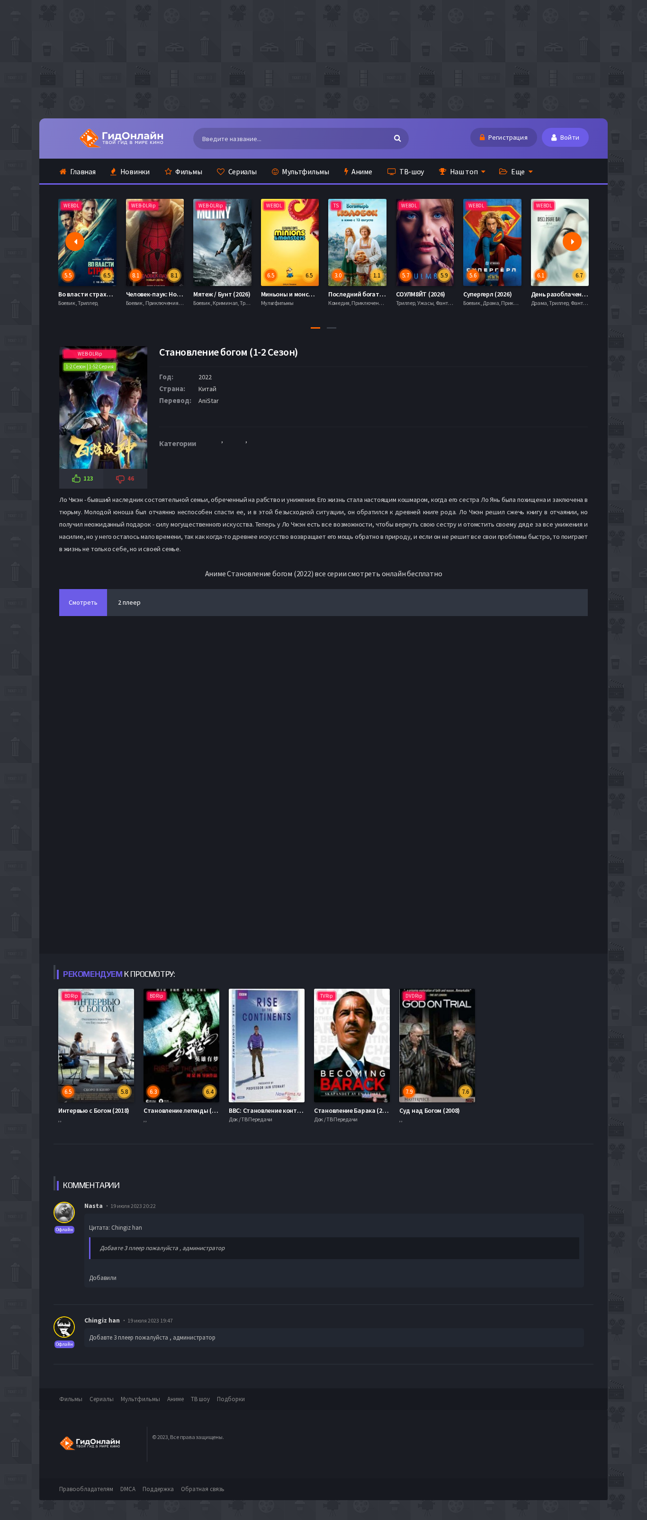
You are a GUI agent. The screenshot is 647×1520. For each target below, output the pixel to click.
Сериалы (242, 171)
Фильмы (188, 171)
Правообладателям (86, 1489)
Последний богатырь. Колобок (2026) (315, 294)
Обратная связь (203, 1489)
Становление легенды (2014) (185, 1110)
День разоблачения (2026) (502, 294)
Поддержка (158, 1489)
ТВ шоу (200, 1399)
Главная (82, 171)
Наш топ (463, 171)
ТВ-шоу (411, 171)
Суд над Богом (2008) (429, 1110)
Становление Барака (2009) (354, 1110)
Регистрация (507, 137)
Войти (569, 137)
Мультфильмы (304, 171)
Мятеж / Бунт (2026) (154, 294)
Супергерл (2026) (420, 294)
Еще (517, 171)
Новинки (134, 171)
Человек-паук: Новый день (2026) (107, 294)
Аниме (361, 171)
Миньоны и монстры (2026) (233, 294)
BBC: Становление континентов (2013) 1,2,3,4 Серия (303, 1110)
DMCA (127, 1489)
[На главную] (121, 138)
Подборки (231, 1399)
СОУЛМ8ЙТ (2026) (353, 294)
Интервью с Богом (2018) (93, 1110)
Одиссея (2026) (553, 294)
